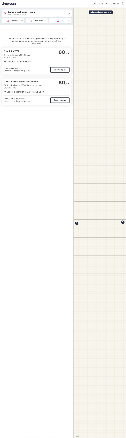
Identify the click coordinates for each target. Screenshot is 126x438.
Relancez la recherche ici (100, 12)
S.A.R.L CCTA (11, 51)
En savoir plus (60, 70)
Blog (101, 4)
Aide (94, 4)
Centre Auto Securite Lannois (21, 81)
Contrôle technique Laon (19, 61)
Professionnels (112, 4)
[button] (122, 3)
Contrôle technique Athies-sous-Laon (25, 92)
